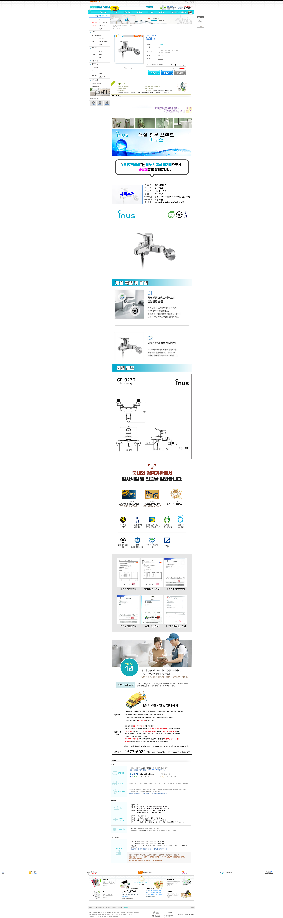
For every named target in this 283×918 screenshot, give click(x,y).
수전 (100, 19)
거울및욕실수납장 (96, 83)
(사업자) (94, 25)
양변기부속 (102, 25)
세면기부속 (95, 64)
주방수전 (94, 48)
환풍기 (93, 32)
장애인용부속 (95, 86)
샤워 (93, 41)
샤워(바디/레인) (103, 41)
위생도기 (94, 54)
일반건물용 (102, 77)
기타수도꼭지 (95, 80)
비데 (93, 70)
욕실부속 (101, 29)
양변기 (100, 51)
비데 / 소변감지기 (104, 22)
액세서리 (94, 75)
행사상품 (94, 22)
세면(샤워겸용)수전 (97, 35)
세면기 (100, 54)
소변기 (100, 57)
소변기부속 (95, 67)
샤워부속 (101, 45)
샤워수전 (101, 38)
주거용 (100, 73)
